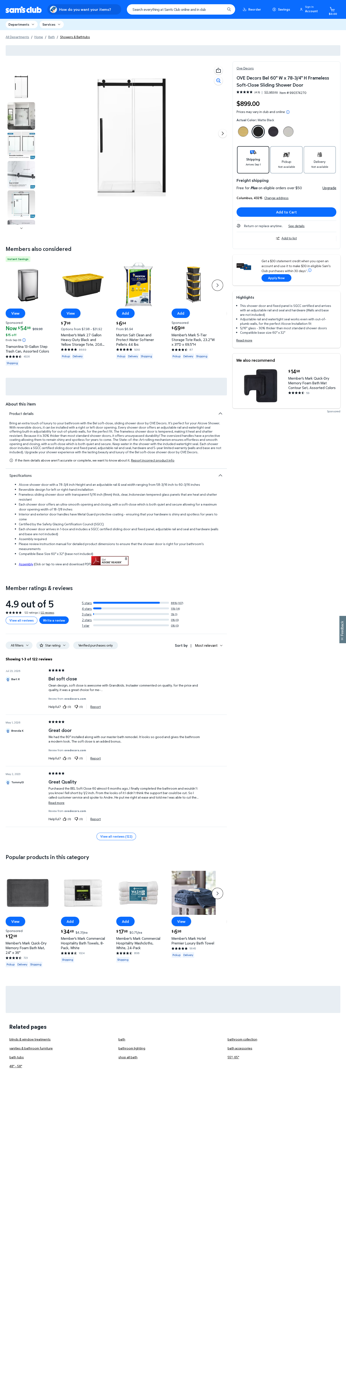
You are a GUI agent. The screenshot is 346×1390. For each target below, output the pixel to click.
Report (95, 706)
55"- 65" (233, 1057)
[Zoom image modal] (218, 80)
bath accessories (240, 1048)
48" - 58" (15, 1066)
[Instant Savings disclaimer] (24, 340)
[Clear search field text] (218, 9)
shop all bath (127, 1057)
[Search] (229, 9)
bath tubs (16, 1057)
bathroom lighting (131, 1048)
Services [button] (48, 24)
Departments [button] (18, 24)
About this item (21, 404)
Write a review (54, 620)
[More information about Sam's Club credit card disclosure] (310, 270)
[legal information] (288, 112)
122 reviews (47, 613)
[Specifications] (220, 475)
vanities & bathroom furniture (31, 1048)
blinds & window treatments (30, 1039)
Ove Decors (245, 68)
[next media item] (222, 133)
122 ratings (271, 92)
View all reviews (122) (116, 836)
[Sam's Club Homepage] (24, 9)
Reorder (254, 9)
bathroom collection (242, 1039)
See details (296, 226)
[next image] (21, 228)
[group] (257, 92)
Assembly (26, 564)
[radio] (243, 132)
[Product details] (220, 413)
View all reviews (21, 620)
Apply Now (276, 278)
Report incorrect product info (152, 460)
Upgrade (329, 187)
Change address (276, 198)
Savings (284, 9)
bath (121, 1039)
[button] (310, 9)
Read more (244, 340)
